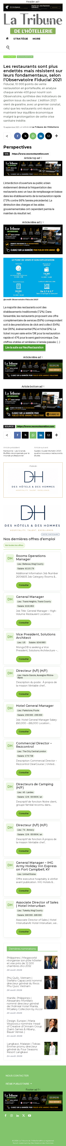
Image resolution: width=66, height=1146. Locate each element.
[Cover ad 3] (33, 381)
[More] (56, 136)
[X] (25, 136)
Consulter (24, 585)
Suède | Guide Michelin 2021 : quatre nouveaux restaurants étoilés (48, 453)
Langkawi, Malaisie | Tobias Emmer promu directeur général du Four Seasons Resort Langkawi (23, 1048)
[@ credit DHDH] (33, 10)
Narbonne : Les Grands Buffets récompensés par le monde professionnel (16, 453)
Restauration (25, 57)
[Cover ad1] (33, 403)
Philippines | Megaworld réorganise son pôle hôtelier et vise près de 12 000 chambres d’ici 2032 (24, 962)
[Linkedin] (40, 136)
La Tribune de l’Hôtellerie (45, 127)
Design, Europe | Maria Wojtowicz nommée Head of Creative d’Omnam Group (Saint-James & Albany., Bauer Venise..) (24, 1026)
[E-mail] (48, 136)
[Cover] (33, 179)
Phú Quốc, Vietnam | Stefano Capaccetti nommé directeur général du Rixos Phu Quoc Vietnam (24, 982)
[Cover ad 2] (33, 239)
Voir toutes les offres (14, 545)
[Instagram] (11, 1116)
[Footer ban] (33, 1101)
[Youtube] (29, 1116)
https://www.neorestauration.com (30, 154)
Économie (9, 57)
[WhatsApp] (33, 136)
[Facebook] (17, 136)
